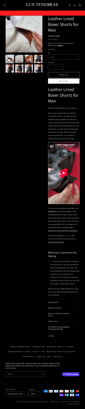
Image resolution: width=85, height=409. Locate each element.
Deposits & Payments (15, 351)
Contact (28, 351)
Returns (60, 346)
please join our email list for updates (62, 230)
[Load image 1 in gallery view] (10, 59)
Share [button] (52, 336)
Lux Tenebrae (25, 401)
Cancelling (69, 346)
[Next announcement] (80, 13)
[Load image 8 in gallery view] (38, 68)
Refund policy (54, 401)
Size (49, 53)
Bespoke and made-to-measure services (61, 351)
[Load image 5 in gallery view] (10, 68)
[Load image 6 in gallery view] (19, 68)
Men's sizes (51, 49)
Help (43, 351)
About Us (36, 351)
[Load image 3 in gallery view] (29, 59)
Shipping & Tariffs (38, 346)
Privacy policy (64, 401)
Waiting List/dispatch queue (20, 346)
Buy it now (64, 81)
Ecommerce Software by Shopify (38, 401)
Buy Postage (51, 346)
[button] (4, 5)
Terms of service (74, 401)
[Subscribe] (42, 374)
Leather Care (40, 356)
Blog (49, 356)
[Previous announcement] (4, 13)
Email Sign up (57, 356)
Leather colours (28, 356)
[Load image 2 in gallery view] (19, 59)
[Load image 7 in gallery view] (29, 68)
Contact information (73, 404)
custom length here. (56, 242)
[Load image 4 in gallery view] (38, 59)
